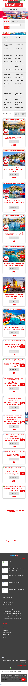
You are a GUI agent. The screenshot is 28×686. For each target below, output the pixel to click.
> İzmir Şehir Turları (19, 55)
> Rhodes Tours (7, 93)
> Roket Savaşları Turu (19, 108)
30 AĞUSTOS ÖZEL (7, 604)
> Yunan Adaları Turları (7, 70)
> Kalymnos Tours (8, 90)
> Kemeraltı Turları (8, 61)
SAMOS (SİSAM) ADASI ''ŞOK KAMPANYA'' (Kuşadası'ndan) (14, 439)
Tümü (23, 558)
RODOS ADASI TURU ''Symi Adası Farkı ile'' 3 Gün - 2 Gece (14, 234)
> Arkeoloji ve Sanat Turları (19, 65)
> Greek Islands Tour (7, 103)
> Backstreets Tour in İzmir (8, 98)
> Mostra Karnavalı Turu (8, 108)
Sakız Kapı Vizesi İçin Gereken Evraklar (12, 613)
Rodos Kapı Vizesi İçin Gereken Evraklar (13, 618)
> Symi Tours (18, 90)
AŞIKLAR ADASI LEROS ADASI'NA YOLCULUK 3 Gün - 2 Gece (14, 169)
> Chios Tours (18, 83)
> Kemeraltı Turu (19, 58)
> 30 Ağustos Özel (19, 44)
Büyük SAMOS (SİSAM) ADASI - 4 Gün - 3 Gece (14, 489)
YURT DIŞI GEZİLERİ (7, 597)
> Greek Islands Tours (18, 103)
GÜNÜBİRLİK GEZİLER (8, 600)
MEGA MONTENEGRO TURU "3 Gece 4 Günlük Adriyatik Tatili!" (14, 264)
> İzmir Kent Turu (19, 61)
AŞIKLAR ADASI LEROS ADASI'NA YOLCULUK (14, 455)
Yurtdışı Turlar (17, 114)
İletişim (4, 637)
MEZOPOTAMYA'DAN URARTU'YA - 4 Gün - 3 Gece (14, 138)
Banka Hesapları (7, 632)
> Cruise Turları (18, 52)
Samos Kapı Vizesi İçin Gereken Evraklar (13, 616)
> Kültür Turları (7, 74)
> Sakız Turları (7, 37)
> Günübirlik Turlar (8, 52)
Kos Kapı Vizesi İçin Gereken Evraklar (12, 611)
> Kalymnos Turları (19, 80)
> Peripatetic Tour (8, 80)
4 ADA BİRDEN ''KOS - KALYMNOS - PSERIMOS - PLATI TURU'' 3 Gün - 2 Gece (14, 402)
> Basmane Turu (7, 58)
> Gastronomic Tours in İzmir (18, 93)
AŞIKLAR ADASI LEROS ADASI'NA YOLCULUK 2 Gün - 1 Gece (14, 202)
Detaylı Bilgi (20, 677)
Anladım (23, 679)
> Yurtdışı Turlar (18, 49)
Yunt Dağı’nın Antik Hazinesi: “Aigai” (17, 589)
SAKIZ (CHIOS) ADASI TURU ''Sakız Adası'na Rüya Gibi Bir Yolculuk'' (14, 296)
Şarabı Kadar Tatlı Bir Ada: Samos (16, 575)
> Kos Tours (6, 83)
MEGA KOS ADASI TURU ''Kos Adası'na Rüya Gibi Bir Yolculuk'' (14, 346)
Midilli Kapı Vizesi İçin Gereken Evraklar (13, 609)
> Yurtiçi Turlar (7, 49)
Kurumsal (5, 630)
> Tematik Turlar (7, 64)
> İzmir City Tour (7, 77)
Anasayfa (5, 628)
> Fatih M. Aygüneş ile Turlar (8, 44)
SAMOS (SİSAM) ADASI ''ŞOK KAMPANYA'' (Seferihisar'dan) (14, 328)
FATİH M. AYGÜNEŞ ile (8, 602)
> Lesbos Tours (18, 87)
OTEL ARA (15, 22)
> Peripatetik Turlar (8, 55)
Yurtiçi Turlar (11, 114)
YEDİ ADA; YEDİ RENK (13, 562)
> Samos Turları (18, 37)
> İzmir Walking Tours (18, 98)
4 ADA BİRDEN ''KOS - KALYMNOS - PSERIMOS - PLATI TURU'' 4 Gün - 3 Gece (14, 421)
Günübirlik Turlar (23, 114)
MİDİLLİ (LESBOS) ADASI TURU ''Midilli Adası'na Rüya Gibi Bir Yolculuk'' (14, 365)
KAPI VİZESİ (5, 607)
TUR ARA (7, 22)
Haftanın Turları (5, 114)
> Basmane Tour (19, 74)
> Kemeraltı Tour (19, 77)
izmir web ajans (23, 684)
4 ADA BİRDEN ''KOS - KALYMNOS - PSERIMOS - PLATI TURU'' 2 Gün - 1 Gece (14, 383)
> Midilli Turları (7, 41)
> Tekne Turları (18, 69)
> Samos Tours (7, 87)
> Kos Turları (18, 41)
